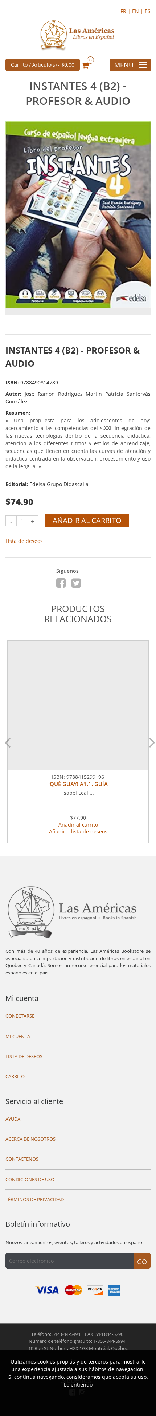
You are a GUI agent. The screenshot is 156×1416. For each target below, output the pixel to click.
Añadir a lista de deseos (78, 831)
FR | (126, 11)
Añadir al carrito (87, 520)
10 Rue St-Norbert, (78, 1348)
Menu (124, 64)
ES (148, 11)
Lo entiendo (78, 1384)
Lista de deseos (24, 540)
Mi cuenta (21, 998)
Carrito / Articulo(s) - (42, 64)
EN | (138, 11)
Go (142, 1261)
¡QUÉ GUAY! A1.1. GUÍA (78, 784)
